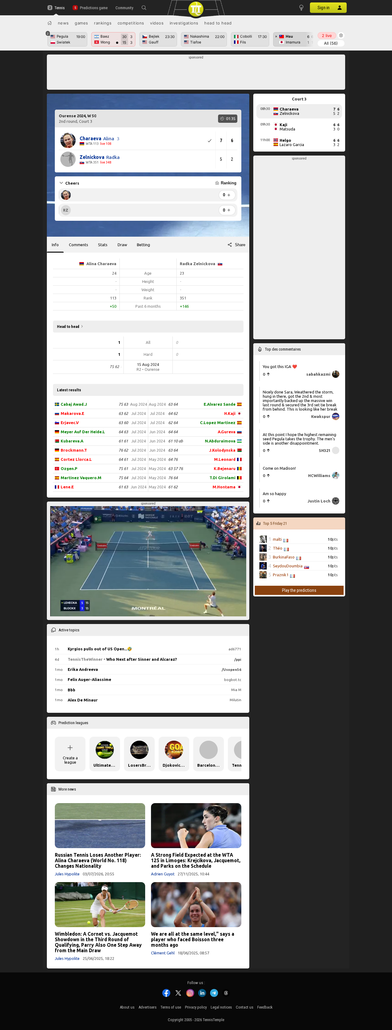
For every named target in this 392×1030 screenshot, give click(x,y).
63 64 (173, 404)
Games (81, 23)
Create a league (70, 760)
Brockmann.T (74, 450)
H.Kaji (230, 413)
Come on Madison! (279, 468)
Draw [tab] (122, 244)
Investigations (184, 23)
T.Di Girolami (222, 478)
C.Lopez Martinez (218, 422)
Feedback (265, 1007)
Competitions (131, 23)
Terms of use (170, 1007)
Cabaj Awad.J (74, 404)
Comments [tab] (78, 244)
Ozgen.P (69, 468)
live (327, 35)
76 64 (173, 478)
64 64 (173, 432)
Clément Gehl (163, 953)
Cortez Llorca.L (76, 459)
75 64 (123, 478)
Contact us (244, 1007)
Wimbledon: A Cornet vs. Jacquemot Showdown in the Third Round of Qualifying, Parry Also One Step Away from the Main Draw (98, 942)
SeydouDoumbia (288, 566)
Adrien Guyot (163, 874)
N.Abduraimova (220, 441)
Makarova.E (72, 413)
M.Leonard (225, 459)
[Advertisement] (196, 74)
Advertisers (147, 1007)
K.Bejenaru (225, 468)
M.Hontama (224, 487)
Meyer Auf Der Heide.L (83, 432)
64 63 (123, 432)
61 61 (123, 441)
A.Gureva (227, 432)
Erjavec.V (70, 422)
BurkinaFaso (284, 557)
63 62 (123, 413)
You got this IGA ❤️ (280, 366)
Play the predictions (299, 590)
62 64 (173, 422)
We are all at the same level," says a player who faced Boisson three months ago (192, 939)
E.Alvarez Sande (220, 404)
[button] (144, 7)
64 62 (173, 413)
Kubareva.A (72, 441)
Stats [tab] (102, 244)
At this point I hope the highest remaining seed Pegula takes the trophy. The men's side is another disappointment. (299, 438)
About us (127, 1007)
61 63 (123, 487)
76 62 (123, 450)
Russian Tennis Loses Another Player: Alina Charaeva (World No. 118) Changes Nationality (98, 860)
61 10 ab (175, 441)
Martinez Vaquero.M (81, 478)
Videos (157, 23)
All (331, 43)
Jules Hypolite (67, 874)
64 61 (123, 459)
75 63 (123, 404)
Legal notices (221, 1007)
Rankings (102, 23)
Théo (277, 548)
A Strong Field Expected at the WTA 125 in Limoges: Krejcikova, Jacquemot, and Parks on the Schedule (195, 860)
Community (124, 8)
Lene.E (67, 487)
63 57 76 (175, 468)
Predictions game (93, 8)
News (63, 23)
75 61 (123, 468)
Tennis (60, 8)
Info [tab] (55, 244)
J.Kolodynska (222, 450)
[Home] (49, 23)
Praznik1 (280, 575)
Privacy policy (196, 1007)
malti (277, 539)
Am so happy (274, 493)
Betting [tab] (143, 244)
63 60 (123, 422)
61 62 (173, 487)
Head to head (218, 23)
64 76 (173, 459)
